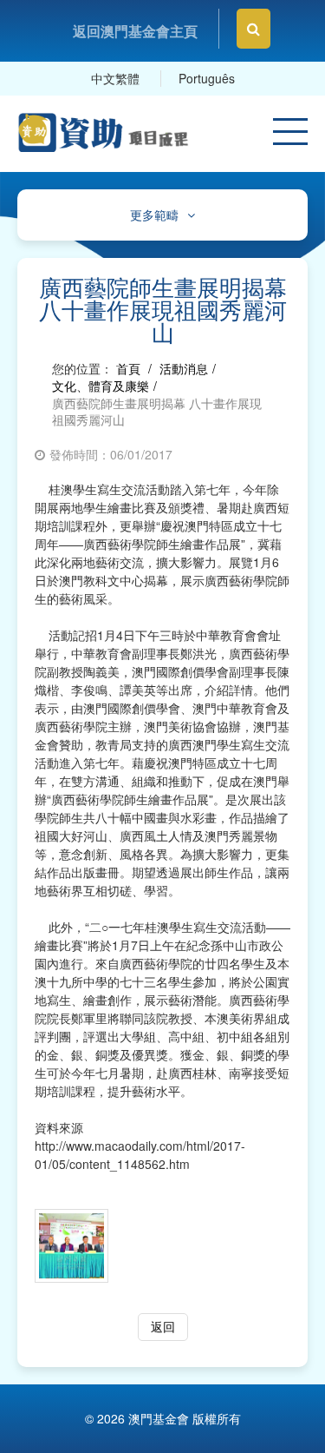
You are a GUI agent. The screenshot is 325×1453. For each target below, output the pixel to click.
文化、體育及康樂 (100, 385)
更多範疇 (154, 215)
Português (207, 78)
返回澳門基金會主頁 (135, 31)
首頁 (128, 368)
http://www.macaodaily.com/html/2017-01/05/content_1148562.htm (140, 1154)
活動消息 (183, 368)
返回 (163, 1326)
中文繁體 (115, 78)
